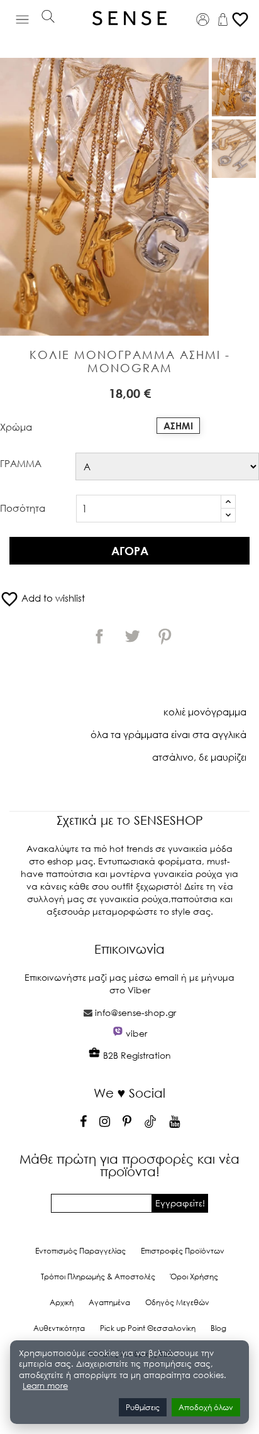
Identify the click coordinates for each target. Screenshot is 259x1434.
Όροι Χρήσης (194, 1276)
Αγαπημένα (109, 1302)
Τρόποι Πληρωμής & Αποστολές (98, 1276)
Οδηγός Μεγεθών (177, 1302)
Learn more (45, 1386)
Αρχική (62, 1302)
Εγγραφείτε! (180, 1203)
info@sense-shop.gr (135, 1012)
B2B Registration (136, 1055)
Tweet (132, 636)
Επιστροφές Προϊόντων (182, 1250)
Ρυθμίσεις (143, 1407)
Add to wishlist (42, 598)
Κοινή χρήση (99, 636)
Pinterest (164, 636)
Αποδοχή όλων (206, 1407)
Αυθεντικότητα (59, 1328)
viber (136, 1033)
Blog (218, 1328)
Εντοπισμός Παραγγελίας (80, 1250)
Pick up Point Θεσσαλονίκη (148, 1328)
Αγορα (129, 551)
